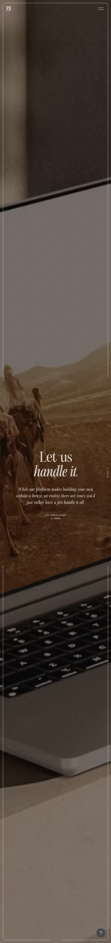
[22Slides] (10, 8)
